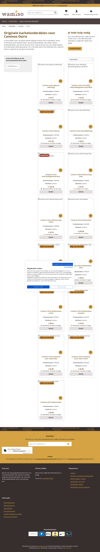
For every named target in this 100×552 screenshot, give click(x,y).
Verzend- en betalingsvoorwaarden (81, 476)
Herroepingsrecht (9, 511)
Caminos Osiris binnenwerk (81, 220)
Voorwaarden (8, 508)
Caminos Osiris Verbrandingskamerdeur (51, 176)
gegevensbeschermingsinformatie (46, 459)
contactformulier (62, 5)
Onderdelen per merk (77, 482)
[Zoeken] (55, 13)
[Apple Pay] (48, 534)
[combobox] (40, 13)
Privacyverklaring (9, 503)
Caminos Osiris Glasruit (51, 131)
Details (51, 103)
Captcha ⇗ (27, 453)
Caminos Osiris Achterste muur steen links (51, 358)
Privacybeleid (68, 267)
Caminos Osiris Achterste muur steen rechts (81, 358)
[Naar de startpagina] (12, 13)
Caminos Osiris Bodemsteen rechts (50, 312)
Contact (72, 473)
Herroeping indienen (10, 517)
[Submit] (68, 444)
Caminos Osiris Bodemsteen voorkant (81, 312)
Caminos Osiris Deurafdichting (81, 131)
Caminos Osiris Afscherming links (81, 176)
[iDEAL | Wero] (55, 534)
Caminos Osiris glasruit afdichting (50, 86)
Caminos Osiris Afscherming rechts (50, 221)
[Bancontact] (62, 534)
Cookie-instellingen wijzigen (13, 514)
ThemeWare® (67, 548)
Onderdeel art (12, 66)
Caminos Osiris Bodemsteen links (81, 267)
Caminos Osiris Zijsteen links (51, 402)
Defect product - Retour (78, 479)
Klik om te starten (19, 451)
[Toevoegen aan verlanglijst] (60, 81)
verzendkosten (41, 546)
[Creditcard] (68, 534)
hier (55, 281)
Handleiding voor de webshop (80, 487)
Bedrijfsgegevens (9, 505)
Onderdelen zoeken (76, 484)
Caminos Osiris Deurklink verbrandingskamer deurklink (81, 86)
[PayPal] (41, 534)
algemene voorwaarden (76, 459)
